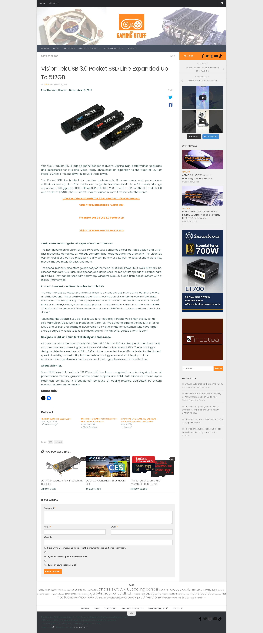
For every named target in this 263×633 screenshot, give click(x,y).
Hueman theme (80, 627)
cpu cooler (183, 589)
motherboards (215, 594)
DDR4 (194, 590)
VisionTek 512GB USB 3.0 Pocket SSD (101, 230)
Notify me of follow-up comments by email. (65, 556)
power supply (128, 597)
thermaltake (200, 598)
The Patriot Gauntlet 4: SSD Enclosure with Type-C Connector (99, 420)
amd (41, 589)
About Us (54, 3)
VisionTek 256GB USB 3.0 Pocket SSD (101, 217)
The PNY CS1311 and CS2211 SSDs (56, 418)
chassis (106, 589)
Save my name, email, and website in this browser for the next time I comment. (86, 548)
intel (128, 593)
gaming (220, 590)
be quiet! (87, 590)
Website (48, 537)
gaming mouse (72, 594)
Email (114, 526)
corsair (152, 589)
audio (81, 589)
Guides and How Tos (89, 48)
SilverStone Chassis (171, 597)
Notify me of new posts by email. (60, 565)
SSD (50, 442)
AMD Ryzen (51, 589)
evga (214, 589)
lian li (143, 594)
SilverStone (152, 597)
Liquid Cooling (153, 593)
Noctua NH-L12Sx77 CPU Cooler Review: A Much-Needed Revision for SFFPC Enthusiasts (201, 215)
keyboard (136, 594)
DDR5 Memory (204, 589)
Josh (46, 84)
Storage (190, 598)
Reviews (45, 48)
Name (47, 526)
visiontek (58, 442)
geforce (82, 594)
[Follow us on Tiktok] (220, 56)
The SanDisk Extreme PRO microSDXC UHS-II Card (145, 482)
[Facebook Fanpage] (202, 56)
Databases (69, 48)
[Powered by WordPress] (53, 627)
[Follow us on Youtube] (216, 56)
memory (185, 594)
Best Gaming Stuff (114, 48)
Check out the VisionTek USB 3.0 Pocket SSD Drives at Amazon (101, 198)
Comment (49, 508)
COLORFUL (122, 589)
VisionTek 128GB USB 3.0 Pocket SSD (101, 205)
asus (75, 589)
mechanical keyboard (172, 594)
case (94, 589)
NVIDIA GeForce (87, 597)
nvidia (73, 597)
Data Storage (49, 56)
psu (139, 597)
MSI (224, 593)
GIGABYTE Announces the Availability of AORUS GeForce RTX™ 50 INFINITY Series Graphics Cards (201, 397)
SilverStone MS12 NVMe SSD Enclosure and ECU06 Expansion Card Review (138, 420)
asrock (68, 590)
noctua (63, 597)
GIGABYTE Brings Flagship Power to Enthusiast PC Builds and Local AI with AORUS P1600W (200, 409)
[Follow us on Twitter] (207, 56)
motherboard (200, 593)
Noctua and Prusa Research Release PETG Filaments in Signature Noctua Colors (201, 432)
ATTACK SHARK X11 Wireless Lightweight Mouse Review (197, 176)
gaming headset (44, 594)
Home (42, 3)
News (56, 48)
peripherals (113, 597)
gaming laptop (58, 594)
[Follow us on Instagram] (211, 56)
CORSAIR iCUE (167, 589)
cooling (138, 589)
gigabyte (94, 593)
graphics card (114, 593)
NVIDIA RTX (102, 598)
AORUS (61, 589)
